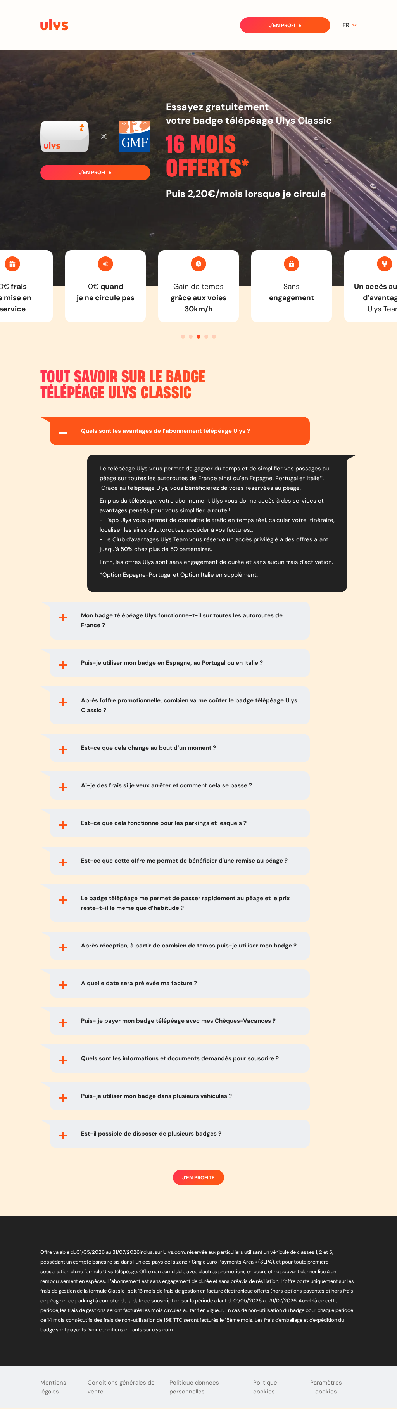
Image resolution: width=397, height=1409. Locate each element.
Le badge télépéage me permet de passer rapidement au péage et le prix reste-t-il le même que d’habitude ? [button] (185, 903)
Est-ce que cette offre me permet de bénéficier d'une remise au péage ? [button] (184, 860)
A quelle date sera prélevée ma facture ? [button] (139, 983)
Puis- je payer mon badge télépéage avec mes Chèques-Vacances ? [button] (178, 1021)
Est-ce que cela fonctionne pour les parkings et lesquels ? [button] (164, 823)
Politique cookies (265, 1387)
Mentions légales (53, 1387)
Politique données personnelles (194, 1387)
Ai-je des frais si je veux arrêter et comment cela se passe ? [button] (167, 785)
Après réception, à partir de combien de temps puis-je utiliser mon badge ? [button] (189, 945)
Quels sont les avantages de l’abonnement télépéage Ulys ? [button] (165, 431)
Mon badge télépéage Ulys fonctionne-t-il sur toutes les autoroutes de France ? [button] (182, 620)
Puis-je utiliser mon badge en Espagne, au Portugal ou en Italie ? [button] (172, 663)
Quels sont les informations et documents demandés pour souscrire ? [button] (180, 1058)
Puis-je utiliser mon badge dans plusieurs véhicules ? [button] (156, 1096)
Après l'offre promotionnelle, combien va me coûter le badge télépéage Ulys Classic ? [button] (189, 705)
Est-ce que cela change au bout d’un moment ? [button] (148, 748)
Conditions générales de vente (121, 1387)
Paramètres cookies (326, 1387)
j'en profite (285, 25)
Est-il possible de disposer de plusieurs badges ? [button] (151, 1134)
